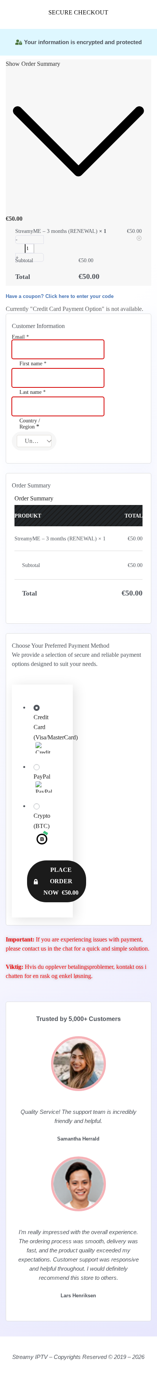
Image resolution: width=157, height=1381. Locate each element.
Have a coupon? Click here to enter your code (60, 296)
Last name (32, 392)
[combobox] (34, 441)
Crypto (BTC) (42, 820)
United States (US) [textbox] (38, 441)
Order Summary (33, 498)
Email (20, 337)
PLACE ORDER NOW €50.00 (60, 881)
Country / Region (29, 424)
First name (32, 363)
